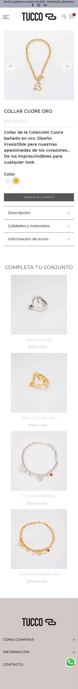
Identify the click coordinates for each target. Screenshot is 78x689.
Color (9, 174)
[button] (29, 96)
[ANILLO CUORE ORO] (39, 383)
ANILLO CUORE (39, 340)
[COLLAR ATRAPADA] (39, 461)
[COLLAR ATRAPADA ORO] (39, 539)
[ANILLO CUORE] (39, 305)
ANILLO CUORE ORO (39, 418)
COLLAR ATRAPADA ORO (39, 574)
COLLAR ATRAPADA (39, 496)
